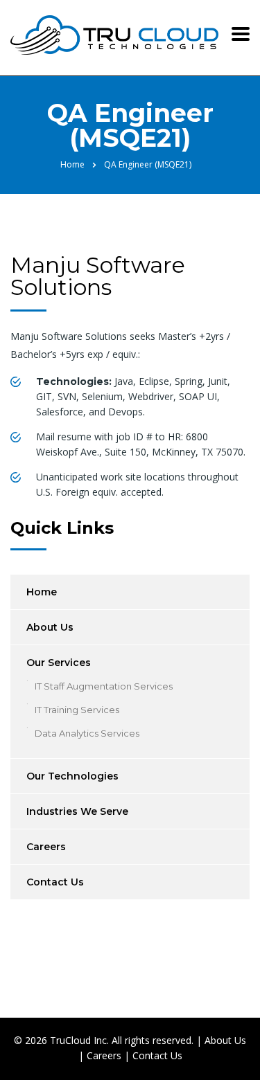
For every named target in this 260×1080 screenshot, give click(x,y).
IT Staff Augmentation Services (104, 686)
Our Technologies (72, 776)
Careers (46, 846)
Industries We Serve (77, 811)
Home (72, 164)
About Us (49, 627)
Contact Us (55, 882)
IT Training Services (77, 709)
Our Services (58, 662)
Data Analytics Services (87, 733)
